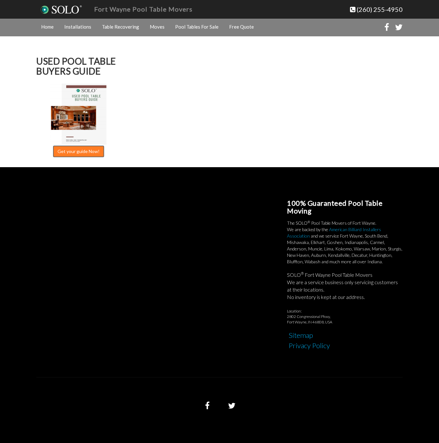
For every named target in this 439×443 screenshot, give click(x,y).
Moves (157, 27)
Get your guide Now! (79, 151)
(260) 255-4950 (379, 9)
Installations (77, 27)
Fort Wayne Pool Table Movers (143, 9)
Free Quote (241, 27)
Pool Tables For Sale (197, 27)
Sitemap (301, 335)
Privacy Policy (309, 345)
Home (47, 27)
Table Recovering (120, 27)
